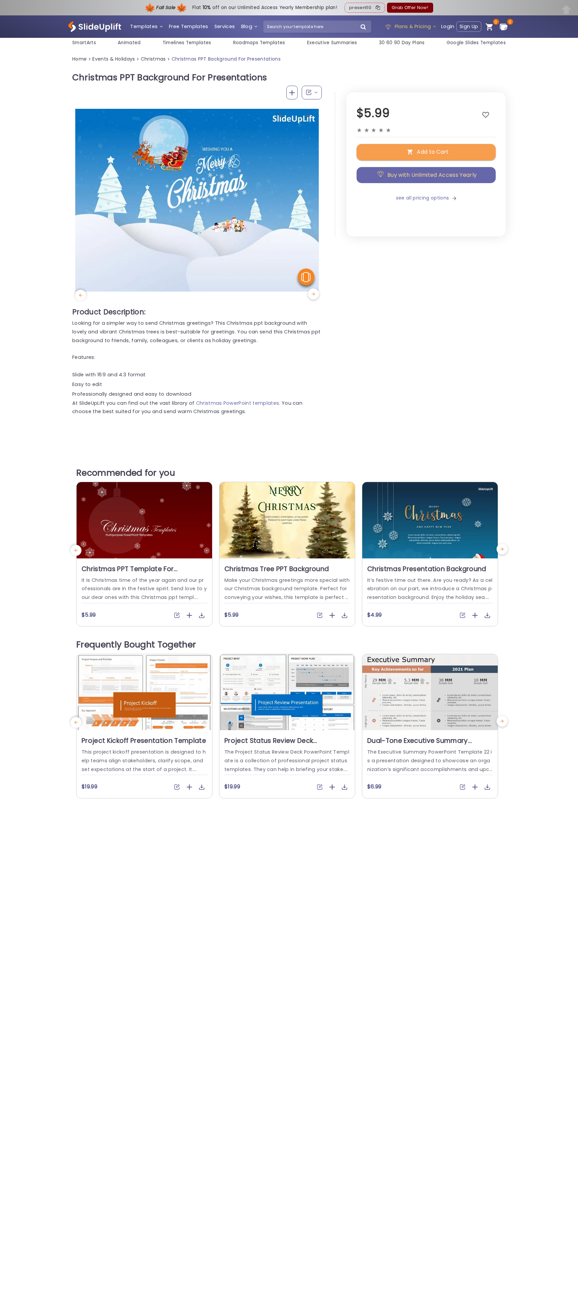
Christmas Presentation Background (426, 568)
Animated (129, 43)
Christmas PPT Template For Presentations (128, 573)
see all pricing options (422, 198)
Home (79, 59)
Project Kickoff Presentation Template (144, 740)
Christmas (153, 59)
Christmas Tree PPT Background (276, 568)
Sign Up (469, 26)
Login (448, 26)
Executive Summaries (332, 43)
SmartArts (84, 43)
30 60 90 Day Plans (402, 43)
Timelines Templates (187, 43)
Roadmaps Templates (259, 43)
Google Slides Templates (476, 43)
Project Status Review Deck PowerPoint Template (268, 745)
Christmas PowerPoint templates (237, 403)
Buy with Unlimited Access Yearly (432, 175)
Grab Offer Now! (410, 7)
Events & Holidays (113, 59)
